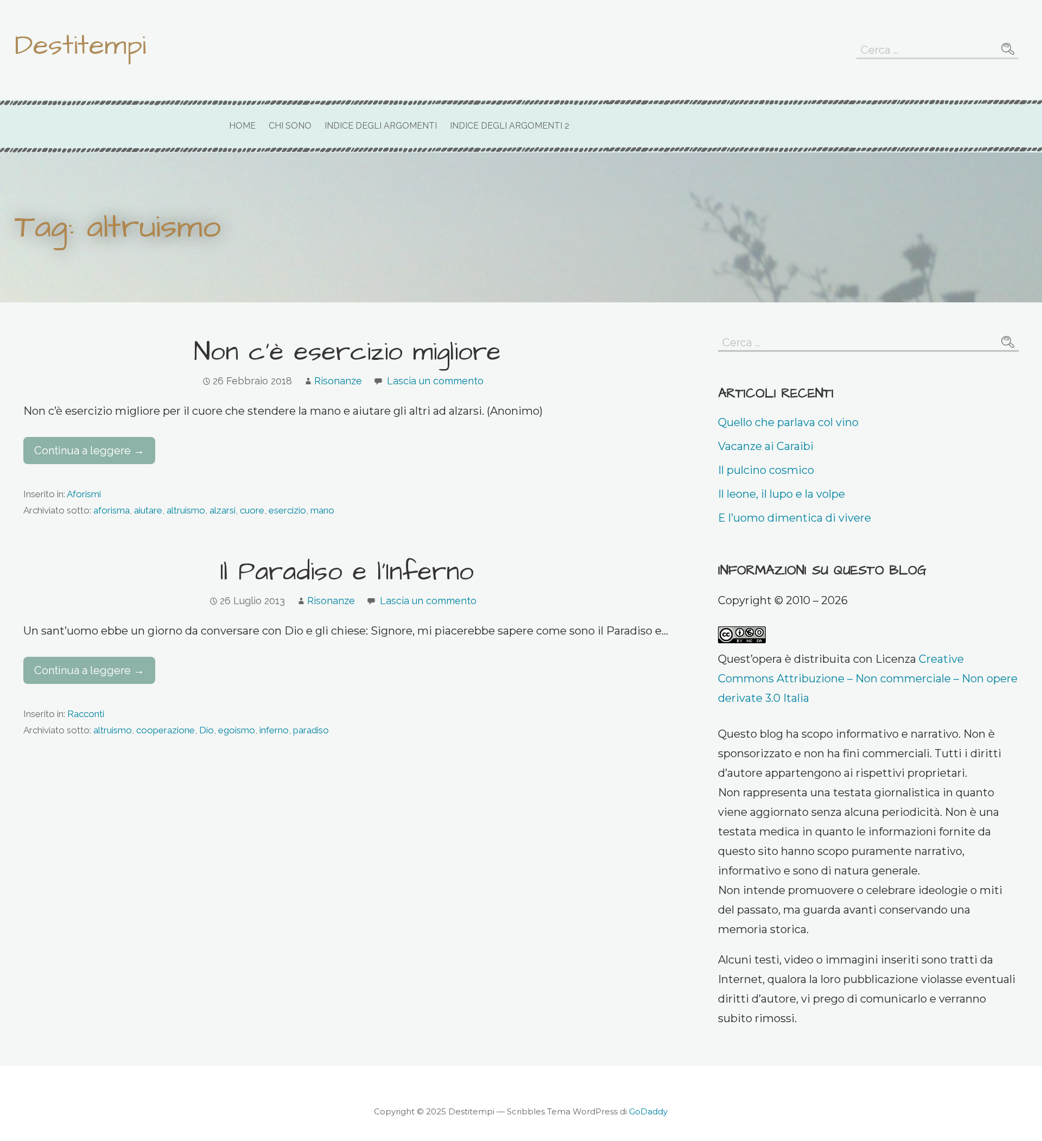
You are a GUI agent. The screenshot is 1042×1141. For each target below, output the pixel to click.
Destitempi (80, 45)
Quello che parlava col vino (788, 422)
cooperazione (165, 730)
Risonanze (338, 380)
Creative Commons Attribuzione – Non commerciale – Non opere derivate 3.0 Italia (868, 678)
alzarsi (222, 510)
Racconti (85, 713)
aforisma (111, 510)
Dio (206, 730)
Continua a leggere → (89, 450)
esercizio (287, 510)
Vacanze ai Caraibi (766, 446)
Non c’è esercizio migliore (347, 352)
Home (242, 126)
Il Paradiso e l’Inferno (347, 572)
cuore (252, 510)
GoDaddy (648, 1111)
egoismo (236, 730)
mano (322, 510)
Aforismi (84, 494)
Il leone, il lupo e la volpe (781, 493)
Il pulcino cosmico (766, 470)
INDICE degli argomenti (381, 126)
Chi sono (290, 126)
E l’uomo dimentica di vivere (794, 517)
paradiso (311, 730)
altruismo (186, 510)
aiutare (148, 510)
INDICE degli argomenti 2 (509, 126)
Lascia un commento (435, 380)
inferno (274, 730)
